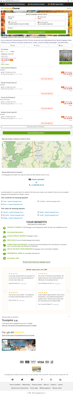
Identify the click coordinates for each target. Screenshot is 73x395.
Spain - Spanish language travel (12, 201)
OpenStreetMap (68, 167)
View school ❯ (66, 63)
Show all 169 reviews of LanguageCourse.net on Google (18, 335)
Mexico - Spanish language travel (12, 204)
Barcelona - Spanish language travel (13, 215)
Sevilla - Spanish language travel (49, 215)
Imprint (60, 384)
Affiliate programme (45, 388)
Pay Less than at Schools (37, 4)
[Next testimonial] (68, 290)
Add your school (57, 388)
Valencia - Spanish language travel (13, 212)
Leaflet (61, 167)
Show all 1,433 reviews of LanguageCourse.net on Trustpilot (19, 325)
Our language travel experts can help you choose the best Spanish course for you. (25, 175)
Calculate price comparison (36, 32)
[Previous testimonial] (5, 290)
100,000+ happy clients (56, 4)
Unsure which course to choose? (12, 172)
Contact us (53, 384)
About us (46, 384)
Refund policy (26, 384)
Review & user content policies (19, 388)
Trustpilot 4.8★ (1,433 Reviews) (15, 4)
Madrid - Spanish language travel (49, 212)
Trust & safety (34, 388)
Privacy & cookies (37, 384)
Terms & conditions (15, 384)
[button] (1, 1)
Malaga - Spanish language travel (12, 218)
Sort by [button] (37, 45)
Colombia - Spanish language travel (50, 201)
